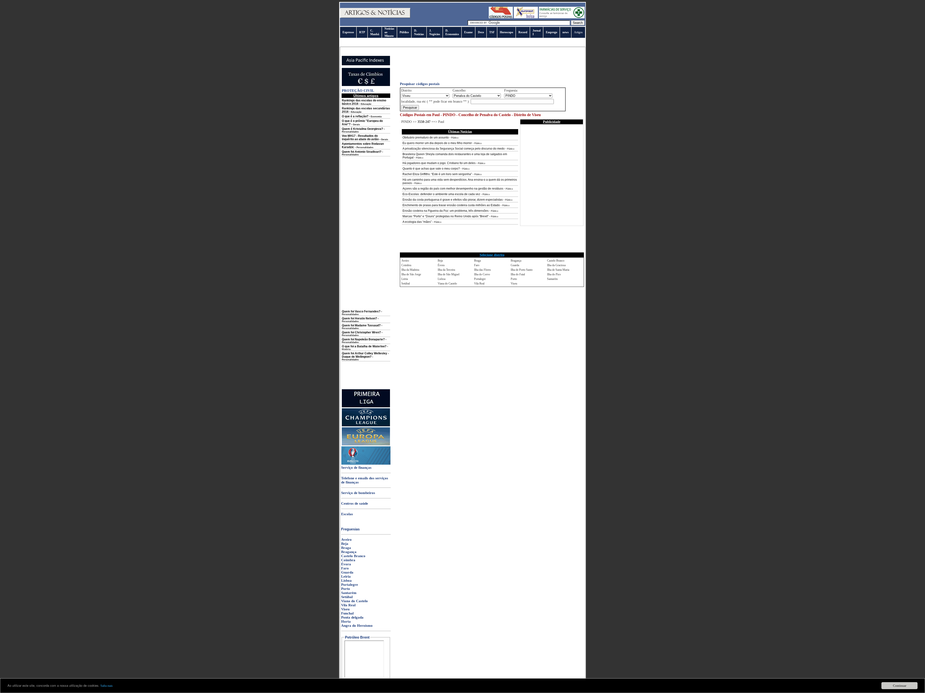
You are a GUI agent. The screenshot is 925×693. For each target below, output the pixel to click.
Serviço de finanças (356, 467)
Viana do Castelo (354, 601)
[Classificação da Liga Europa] (366, 444)
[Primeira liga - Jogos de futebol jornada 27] (366, 406)
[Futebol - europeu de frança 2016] (365, 463)
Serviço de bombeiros (358, 493)
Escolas (347, 514)
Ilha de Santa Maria (558, 269)
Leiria (346, 576)
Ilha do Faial (518, 274)
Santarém (349, 593)
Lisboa (346, 580)
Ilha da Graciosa (556, 265)
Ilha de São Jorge (411, 274)
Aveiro (346, 539)
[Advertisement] (366, 236)
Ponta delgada (352, 617)
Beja (344, 544)
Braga (346, 548)
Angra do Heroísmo (357, 625)
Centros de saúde (354, 503)
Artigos (578, 32)
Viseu (345, 609)
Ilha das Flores (482, 269)
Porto (345, 589)
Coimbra (348, 560)
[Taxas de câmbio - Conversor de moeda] (366, 85)
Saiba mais (106, 685)
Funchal (347, 613)
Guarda (347, 572)
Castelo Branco (353, 556)
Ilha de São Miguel (448, 274)
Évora (346, 564)
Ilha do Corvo (482, 274)
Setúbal (347, 597)
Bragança (349, 552)
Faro (345, 568)
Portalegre (349, 585)
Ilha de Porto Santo (522, 269)
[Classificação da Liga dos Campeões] (366, 425)
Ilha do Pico (554, 274)
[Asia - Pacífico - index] (366, 64)
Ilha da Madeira (410, 269)
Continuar (899, 685)
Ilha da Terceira (446, 269)
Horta (346, 621)
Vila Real (348, 605)
